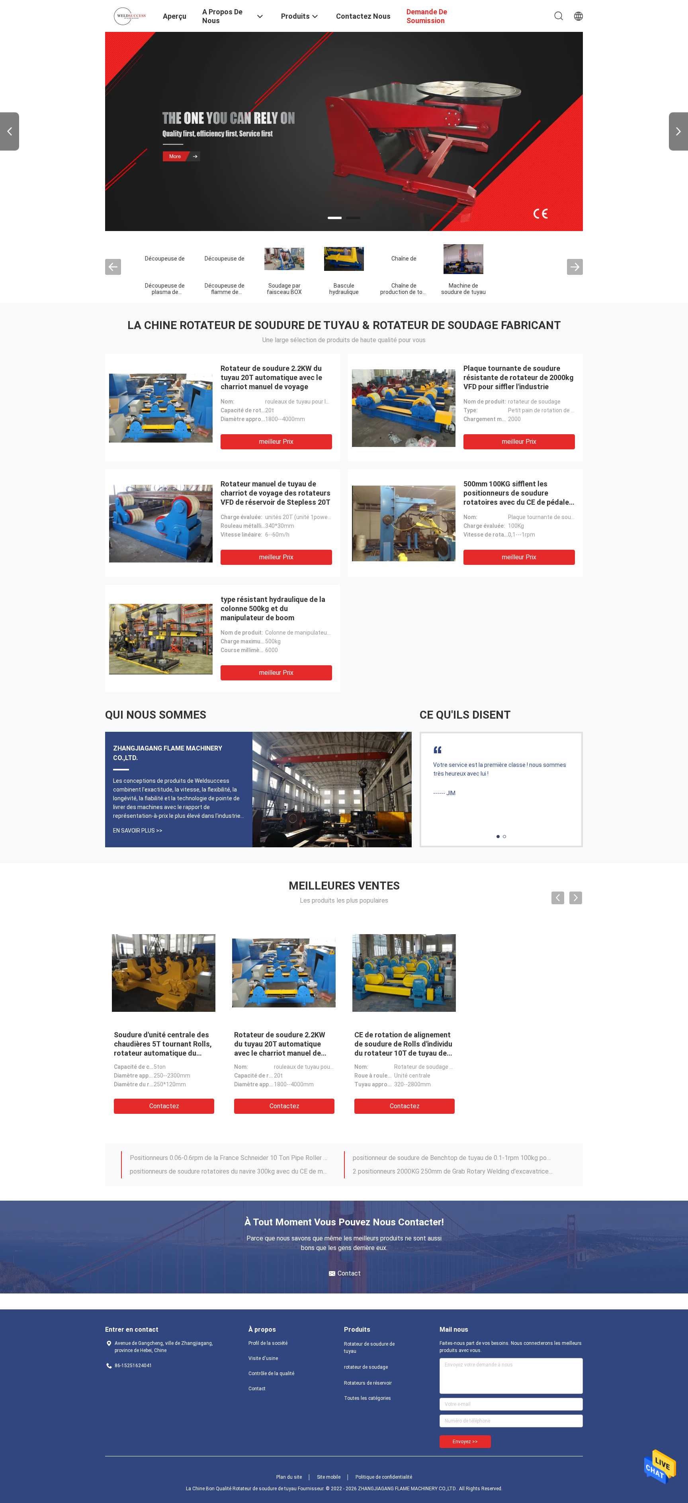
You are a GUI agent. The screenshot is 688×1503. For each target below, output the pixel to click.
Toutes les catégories (367, 1398)
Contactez (164, 1106)
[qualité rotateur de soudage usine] (344, 131)
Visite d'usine (263, 1358)
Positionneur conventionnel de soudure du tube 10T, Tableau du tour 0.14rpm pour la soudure (230, 1158)
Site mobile (328, 1477)
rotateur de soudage (366, 1367)
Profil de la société (267, 1343)
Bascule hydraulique (344, 288)
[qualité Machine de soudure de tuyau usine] (463, 258)
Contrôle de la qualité (271, 1373)
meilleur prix (276, 441)
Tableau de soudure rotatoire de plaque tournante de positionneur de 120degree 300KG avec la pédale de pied (453, 1171)
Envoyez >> (465, 1441)
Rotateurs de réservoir (368, 1383)
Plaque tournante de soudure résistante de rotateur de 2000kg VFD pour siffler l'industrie (518, 377)
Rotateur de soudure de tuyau (369, 1347)
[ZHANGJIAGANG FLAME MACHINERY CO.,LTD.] (129, 15)
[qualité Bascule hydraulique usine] (344, 258)
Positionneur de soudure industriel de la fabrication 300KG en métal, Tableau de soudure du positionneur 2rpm (453, 1158)
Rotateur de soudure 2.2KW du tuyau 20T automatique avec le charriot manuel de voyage (271, 377)
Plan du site (289, 1477)
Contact (257, 1388)
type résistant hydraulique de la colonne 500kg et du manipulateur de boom (273, 608)
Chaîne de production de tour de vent (404, 292)
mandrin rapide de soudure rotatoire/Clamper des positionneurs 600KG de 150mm (230, 1171)
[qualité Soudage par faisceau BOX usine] (284, 258)
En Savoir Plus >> (137, 830)
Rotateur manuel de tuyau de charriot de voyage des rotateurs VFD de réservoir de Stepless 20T (275, 493)
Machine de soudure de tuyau (463, 288)
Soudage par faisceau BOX (284, 288)
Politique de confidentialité (384, 1477)
